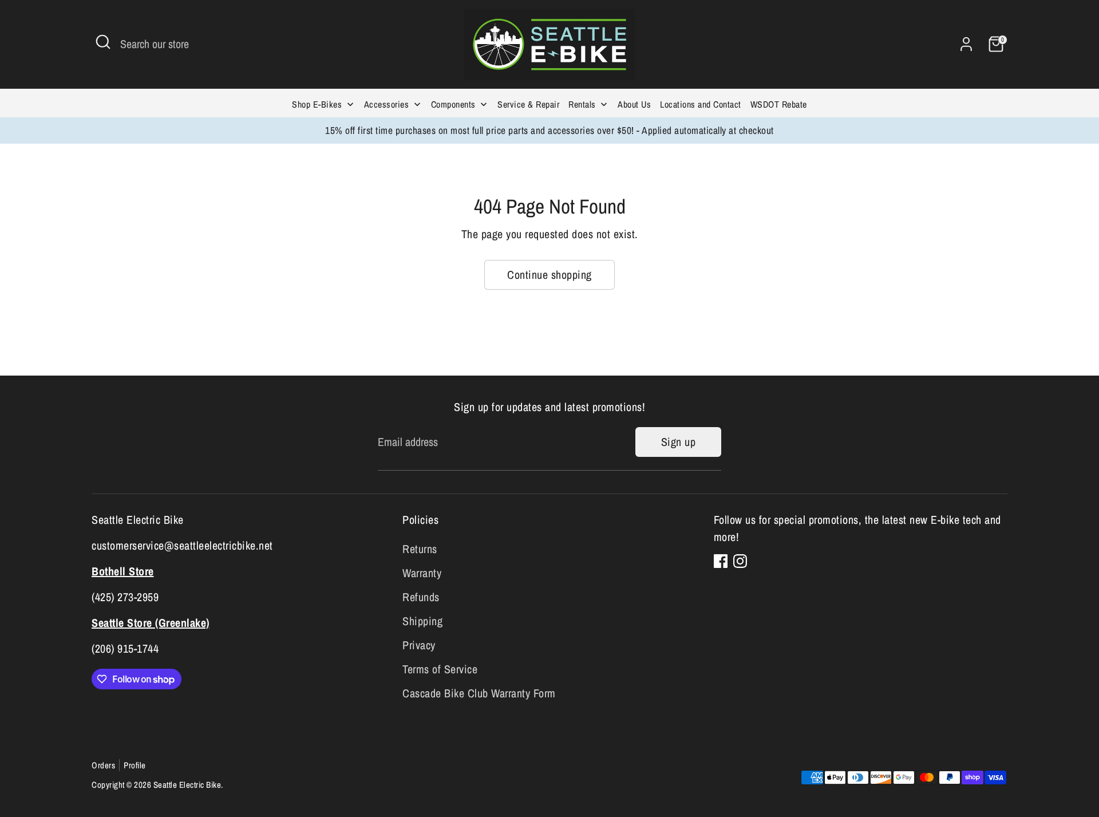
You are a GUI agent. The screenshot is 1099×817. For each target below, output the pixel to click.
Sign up (678, 441)
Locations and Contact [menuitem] (700, 104)
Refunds (421, 597)
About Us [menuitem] (634, 104)
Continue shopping (549, 274)
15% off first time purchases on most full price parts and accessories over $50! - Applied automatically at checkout (549, 130)
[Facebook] (721, 561)
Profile (135, 765)
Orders (103, 765)
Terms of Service (439, 669)
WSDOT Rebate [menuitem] (778, 104)
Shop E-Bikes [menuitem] (317, 104)
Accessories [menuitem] (386, 104)
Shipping (422, 621)
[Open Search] (103, 41)
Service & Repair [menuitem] (528, 104)
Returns (419, 548)
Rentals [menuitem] (582, 104)
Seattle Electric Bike (187, 785)
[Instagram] (740, 561)
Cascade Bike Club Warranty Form (479, 693)
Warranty (421, 573)
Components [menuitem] (453, 104)
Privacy (419, 645)
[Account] (966, 44)
